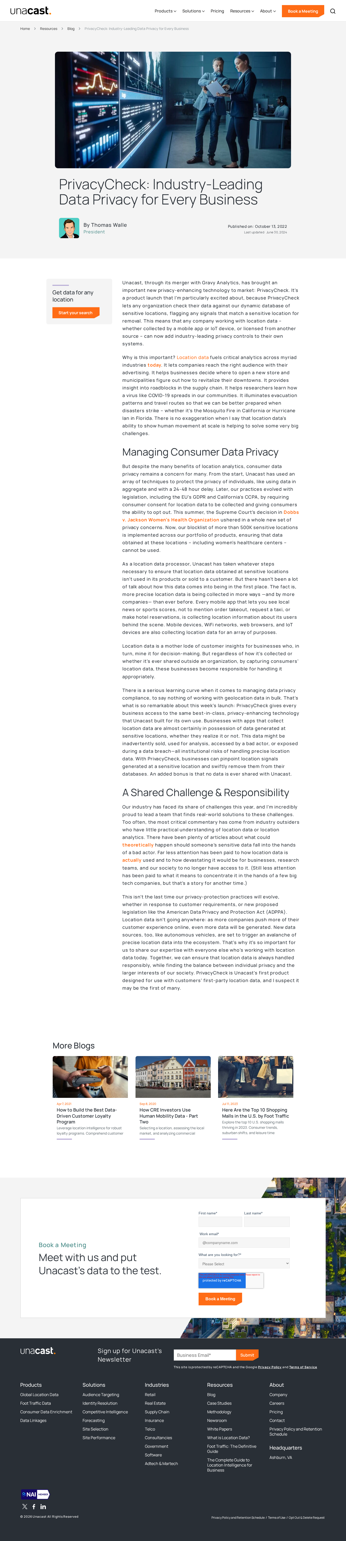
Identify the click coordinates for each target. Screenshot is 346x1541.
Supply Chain (157, 1411)
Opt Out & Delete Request (307, 1518)
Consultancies (158, 1437)
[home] (30, 10)
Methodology (219, 1411)
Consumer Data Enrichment (46, 1411)
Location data (193, 357)
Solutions (94, 1384)
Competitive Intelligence (105, 1411)
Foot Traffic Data (35, 1403)
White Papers (219, 1429)
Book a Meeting (303, 11)
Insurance (154, 1420)
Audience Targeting (101, 1394)
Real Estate (155, 1403)
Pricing (217, 11)
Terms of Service (303, 1367)
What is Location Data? (228, 1437)
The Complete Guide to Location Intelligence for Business (229, 1465)
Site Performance (99, 1437)
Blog (211, 1394)
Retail (150, 1394)
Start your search (75, 312)
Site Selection (95, 1429)
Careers (277, 1403)
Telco (150, 1429)
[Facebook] (34, 1507)
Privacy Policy (270, 1367)
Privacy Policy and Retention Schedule (296, 1431)
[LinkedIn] (43, 1507)
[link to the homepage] (38, 1350)
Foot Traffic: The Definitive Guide (231, 1449)
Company (278, 1394)
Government (156, 1446)
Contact (277, 1420)
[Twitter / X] (24, 1507)
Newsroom (217, 1420)
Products (31, 1384)
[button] (165, 11)
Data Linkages (33, 1420)
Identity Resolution (100, 1403)
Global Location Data (39, 1394)
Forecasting (94, 1420)
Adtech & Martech (161, 1463)
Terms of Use (276, 1518)
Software (153, 1454)
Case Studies (219, 1403)
